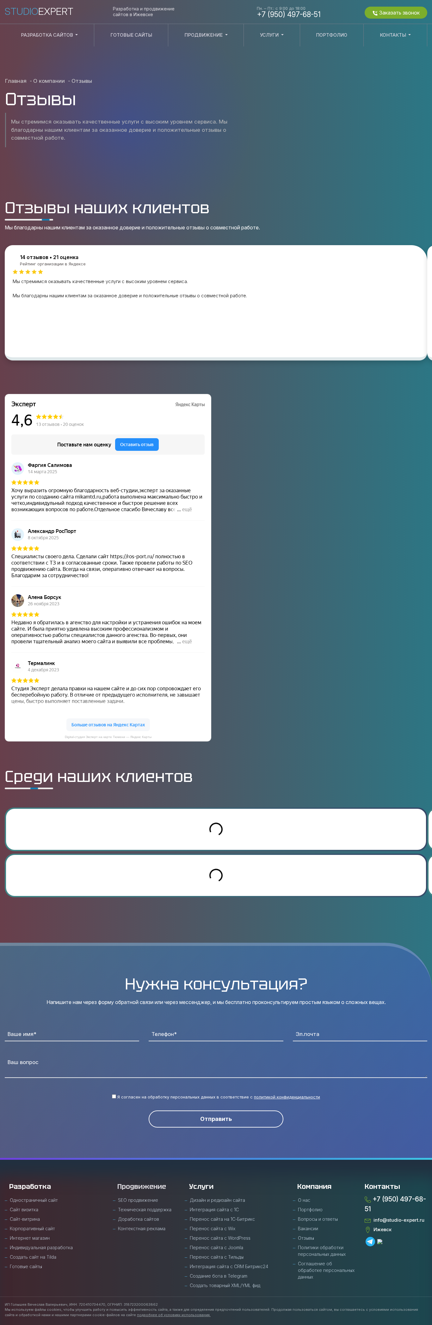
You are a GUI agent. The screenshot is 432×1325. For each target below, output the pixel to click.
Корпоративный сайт (32, 1228)
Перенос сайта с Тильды (217, 1257)
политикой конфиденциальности (287, 1096)
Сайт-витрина (25, 1219)
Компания (314, 1186)
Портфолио (331, 35)
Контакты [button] (393, 35)
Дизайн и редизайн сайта (217, 1200)
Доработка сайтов (138, 1219)
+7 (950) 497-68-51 (289, 12)
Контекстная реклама (141, 1228)
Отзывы (306, 1238)
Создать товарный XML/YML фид (225, 1285)
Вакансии (308, 1228)
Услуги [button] (270, 35)
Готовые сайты (131, 35)
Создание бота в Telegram (218, 1276)
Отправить (216, 1119)
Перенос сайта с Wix (212, 1228)
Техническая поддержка (144, 1209)
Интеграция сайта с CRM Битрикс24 (229, 1266)
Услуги (201, 1186)
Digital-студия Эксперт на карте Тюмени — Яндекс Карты (108, 737)
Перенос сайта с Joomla (216, 1247)
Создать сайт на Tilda (33, 1257)
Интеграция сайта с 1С (214, 1209)
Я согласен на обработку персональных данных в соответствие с (218, 1096)
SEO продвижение (138, 1200)
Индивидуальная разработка (41, 1247)
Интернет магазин (30, 1238)
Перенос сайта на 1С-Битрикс (222, 1219)
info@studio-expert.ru (397, 1220)
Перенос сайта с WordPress (220, 1238)
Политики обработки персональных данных (322, 1251)
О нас (304, 1200)
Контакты (382, 1186)
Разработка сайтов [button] (47, 35)
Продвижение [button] (204, 35)
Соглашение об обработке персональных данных (326, 1270)
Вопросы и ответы (318, 1219)
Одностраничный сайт (34, 1200)
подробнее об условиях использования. (174, 1315)
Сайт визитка (24, 1209)
